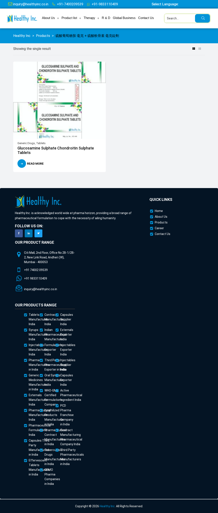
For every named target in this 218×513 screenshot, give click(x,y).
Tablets (41, 143)
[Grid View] (193, 49)
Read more (35, 163)
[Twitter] (38, 233)
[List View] (199, 49)
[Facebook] (19, 233)
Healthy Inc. (107, 506)
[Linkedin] (29, 233)
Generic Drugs (26, 143)
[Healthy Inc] (38, 201)
